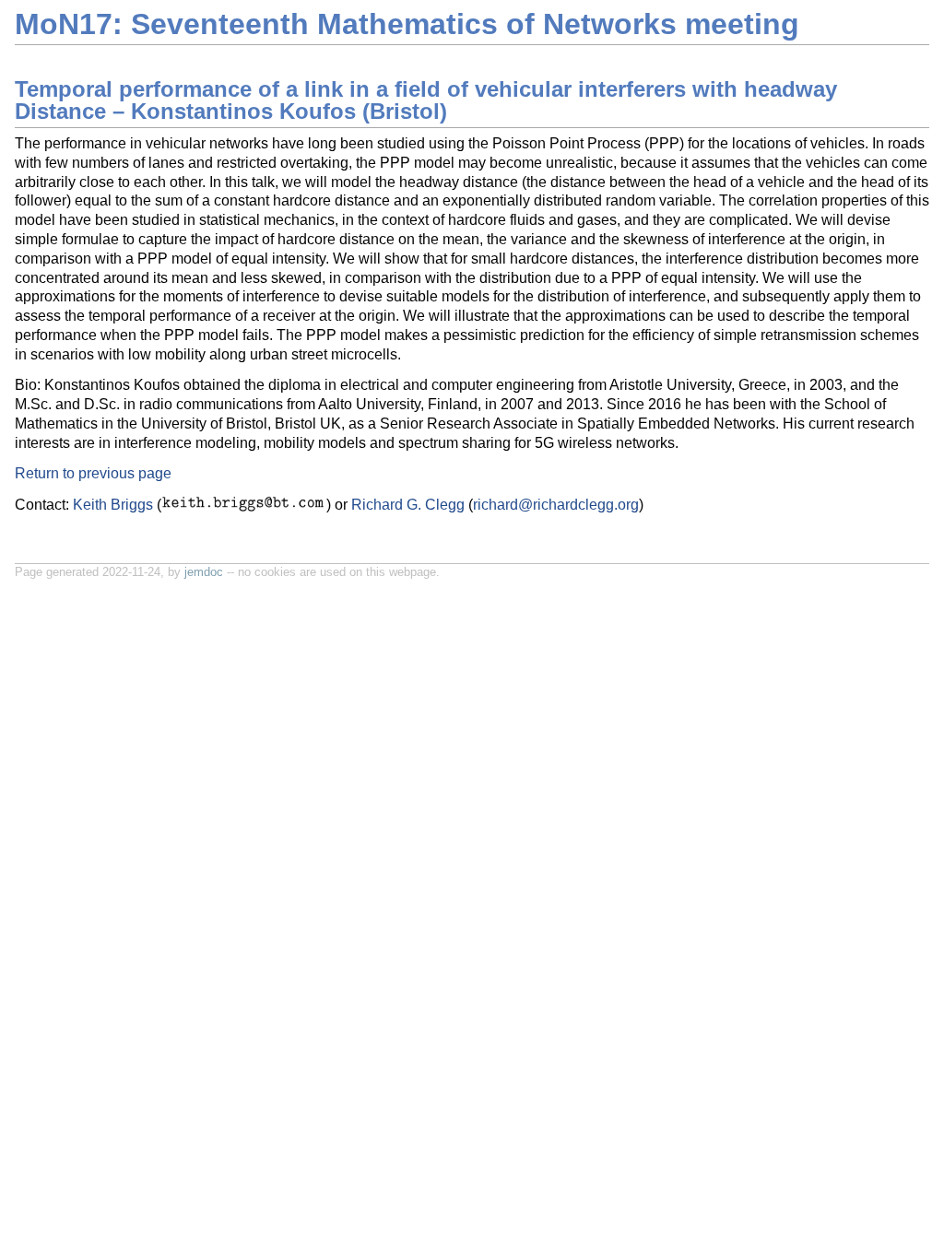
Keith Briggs (113, 504)
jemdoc (203, 572)
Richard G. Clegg (408, 504)
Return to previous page (93, 473)
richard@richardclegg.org (556, 504)
